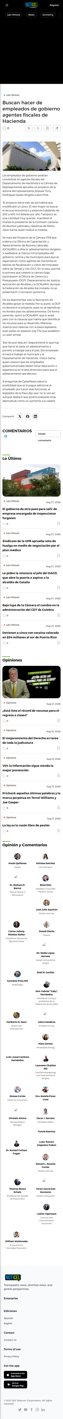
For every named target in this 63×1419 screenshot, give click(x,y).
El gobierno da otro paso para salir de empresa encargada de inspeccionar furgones (29, 513)
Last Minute (13, 14)
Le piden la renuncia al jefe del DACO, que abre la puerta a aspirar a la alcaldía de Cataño (29, 577)
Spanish (8, 1318)
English (8, 1323)
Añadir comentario (44, 434)
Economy (48, 14)
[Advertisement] (31, 52)
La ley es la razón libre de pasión (26, 825)
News (31, 14)
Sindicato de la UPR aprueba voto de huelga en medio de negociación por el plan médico (30, 545)
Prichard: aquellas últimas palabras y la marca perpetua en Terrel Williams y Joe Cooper (31, 797)
